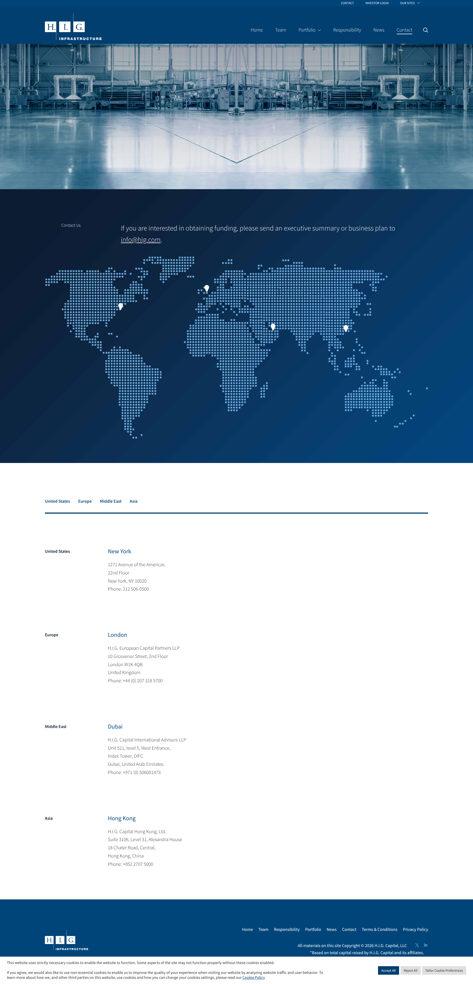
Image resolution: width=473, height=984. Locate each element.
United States (57, 501)
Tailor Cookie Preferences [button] (444, 970)
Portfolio (313, 929)
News (332, 929)
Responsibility (287, 929)
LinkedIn (425, 945)
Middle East (111, 501)
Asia (134, 501)
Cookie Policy (254, 977)
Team (263, 929)
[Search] (425, 30)
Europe (85, 501)
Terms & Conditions (379, 929)
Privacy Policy (415, 929)
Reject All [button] (410, 970)
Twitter (417, 945)
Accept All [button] (388, 970)
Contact (349, 929)
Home (247, 929)
